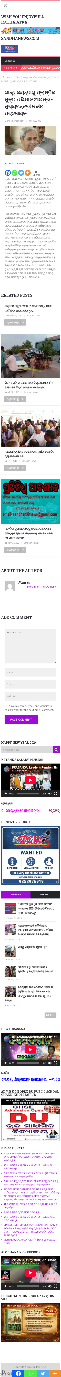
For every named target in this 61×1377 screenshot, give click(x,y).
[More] (28, 171)
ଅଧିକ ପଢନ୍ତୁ (13, 322)
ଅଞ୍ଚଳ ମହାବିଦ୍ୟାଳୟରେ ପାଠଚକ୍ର (21, 1212)
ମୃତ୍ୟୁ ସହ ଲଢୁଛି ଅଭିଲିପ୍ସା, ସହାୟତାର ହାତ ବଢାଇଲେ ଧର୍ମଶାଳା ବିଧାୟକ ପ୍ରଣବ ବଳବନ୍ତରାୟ (35, 930)
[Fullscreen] (55, 793)
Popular (16, 894)
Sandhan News (34, 315)
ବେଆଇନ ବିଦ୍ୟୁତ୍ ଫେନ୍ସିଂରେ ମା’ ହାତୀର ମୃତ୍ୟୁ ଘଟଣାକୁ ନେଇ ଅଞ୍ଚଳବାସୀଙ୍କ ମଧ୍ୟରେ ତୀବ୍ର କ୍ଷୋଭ (31, 1182)
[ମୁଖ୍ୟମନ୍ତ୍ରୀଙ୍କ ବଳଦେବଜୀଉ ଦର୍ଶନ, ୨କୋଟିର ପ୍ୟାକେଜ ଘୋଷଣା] (30, 429)
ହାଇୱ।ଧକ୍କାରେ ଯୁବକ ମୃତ (32, 947)
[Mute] (50, 793)
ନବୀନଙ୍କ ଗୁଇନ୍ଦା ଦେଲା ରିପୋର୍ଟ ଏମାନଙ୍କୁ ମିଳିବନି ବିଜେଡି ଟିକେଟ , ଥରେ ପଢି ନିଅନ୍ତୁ (36, 908)
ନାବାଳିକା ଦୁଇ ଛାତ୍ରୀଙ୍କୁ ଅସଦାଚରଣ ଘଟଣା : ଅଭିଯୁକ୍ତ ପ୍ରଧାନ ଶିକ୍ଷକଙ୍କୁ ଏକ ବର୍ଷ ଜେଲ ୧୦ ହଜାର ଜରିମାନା (29, 533)
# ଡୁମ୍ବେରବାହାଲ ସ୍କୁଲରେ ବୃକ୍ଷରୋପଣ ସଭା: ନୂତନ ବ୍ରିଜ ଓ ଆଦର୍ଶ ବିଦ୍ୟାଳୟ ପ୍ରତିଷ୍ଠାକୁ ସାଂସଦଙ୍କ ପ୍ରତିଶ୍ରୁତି (30, 1157)
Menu (8, 60)
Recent (45, 894)
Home (9, 77)
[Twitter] (21, 171)
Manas (24, 582)
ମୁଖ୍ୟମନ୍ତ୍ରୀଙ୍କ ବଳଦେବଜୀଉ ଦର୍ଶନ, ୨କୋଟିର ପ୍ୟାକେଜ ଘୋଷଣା (29, 454)
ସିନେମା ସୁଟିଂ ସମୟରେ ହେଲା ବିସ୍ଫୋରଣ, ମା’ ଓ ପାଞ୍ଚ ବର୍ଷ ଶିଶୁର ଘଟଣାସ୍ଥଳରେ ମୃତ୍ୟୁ (29, 385)
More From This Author (40, 586)
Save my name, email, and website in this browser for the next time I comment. (29, 708)
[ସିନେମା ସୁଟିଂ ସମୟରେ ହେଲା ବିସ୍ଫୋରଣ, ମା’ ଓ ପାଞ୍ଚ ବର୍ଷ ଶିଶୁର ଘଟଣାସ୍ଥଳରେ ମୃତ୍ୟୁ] (30, 356)
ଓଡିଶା (17, 77)
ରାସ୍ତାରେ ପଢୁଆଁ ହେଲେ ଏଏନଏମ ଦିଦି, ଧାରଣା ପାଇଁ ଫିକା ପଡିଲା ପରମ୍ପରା (28, 308)
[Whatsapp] (14, 171)
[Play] (5, 793)
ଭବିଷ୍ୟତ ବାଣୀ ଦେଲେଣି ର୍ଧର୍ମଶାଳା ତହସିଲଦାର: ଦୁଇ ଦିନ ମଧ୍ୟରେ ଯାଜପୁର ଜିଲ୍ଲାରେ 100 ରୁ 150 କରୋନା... (29, 993)
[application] (30, 780)
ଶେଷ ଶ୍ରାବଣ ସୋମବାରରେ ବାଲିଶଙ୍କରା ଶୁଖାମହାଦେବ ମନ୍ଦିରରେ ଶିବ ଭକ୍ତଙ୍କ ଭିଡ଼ (30, 1174)
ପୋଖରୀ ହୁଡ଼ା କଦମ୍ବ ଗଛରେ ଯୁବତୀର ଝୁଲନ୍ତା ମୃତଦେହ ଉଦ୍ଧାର (35, 969)
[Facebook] (8, 171)
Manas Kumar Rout (14, 120)
